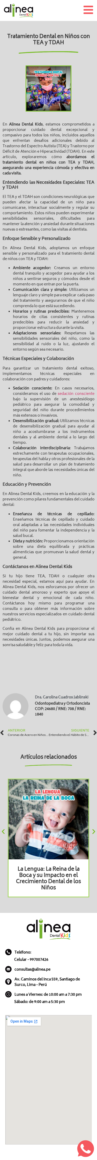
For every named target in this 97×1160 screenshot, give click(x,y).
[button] (3, 831)
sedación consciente (76, 394)
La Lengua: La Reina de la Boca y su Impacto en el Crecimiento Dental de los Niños (48, 879)
